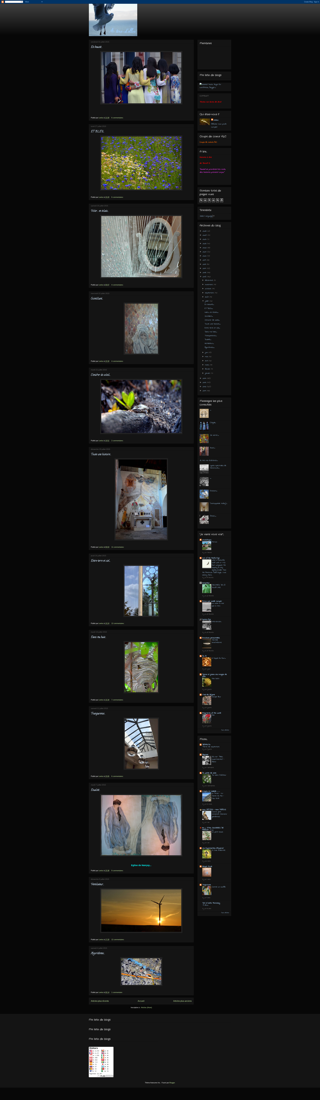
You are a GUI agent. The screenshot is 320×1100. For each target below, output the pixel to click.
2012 (205, 386)
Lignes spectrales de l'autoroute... (218, 466)
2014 (205, 378)
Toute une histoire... (101, 454)
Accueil (141, 1001)
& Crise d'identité (218, 850)
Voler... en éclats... (100, 211)
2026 (205, 231)
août (207, 296)
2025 (205, 235)
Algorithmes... (98, 953)
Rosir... (212, 447)
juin (206, 352)
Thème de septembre (211, 746)
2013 (205, 382)
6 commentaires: (117, 118)
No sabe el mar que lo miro (218, 604)
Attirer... (213, 516)
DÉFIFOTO (206, 744)
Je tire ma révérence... (209, 460)
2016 (205, 272)
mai (207, 356)
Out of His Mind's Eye (211, 557)
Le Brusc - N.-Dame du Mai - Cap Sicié (218, 796)
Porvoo (214, 542)
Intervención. (216, 621)
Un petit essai (217, 832)
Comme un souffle (219, 887)
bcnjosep (206, 582)
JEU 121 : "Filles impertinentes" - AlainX (218, 759)
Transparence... (98, 714)
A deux (205, 905)
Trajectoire (206, 884)
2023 (205, 243)
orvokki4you (206, 539)
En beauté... (96, 47)
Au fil (204, 656)
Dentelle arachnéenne (217, 641)
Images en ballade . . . (211, 791)
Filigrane (205, 754)
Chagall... (213, 422)
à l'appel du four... (219, 658)
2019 (204, 260)
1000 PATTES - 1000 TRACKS (214, 809)
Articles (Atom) (146, 1007)
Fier (213, 715)
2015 (205, 276)
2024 (205, 239)
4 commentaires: (117, 285)
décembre (209, 280)
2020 (205, 255)
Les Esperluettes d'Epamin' (213, 848)
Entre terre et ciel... (100, 561)
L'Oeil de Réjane (208, 694)
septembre (209, 292)
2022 (205, 247)
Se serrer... (214, 435)
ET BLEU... (97, 132)
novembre (209, 284)
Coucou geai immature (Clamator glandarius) (219, 814)
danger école (207, 866)
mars (207, 364)
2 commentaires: (117, 441)
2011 (204, 390)
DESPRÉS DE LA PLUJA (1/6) (218, 586)
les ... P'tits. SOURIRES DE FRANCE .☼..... (213, 828)
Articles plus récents (100, 1001)
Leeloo (216, 120)
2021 (205, 251)
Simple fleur (216, 696)
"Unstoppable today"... (218, 503)
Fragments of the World (211, 713)
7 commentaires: (117, 700)
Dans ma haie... (98, 637)
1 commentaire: (117, 992)
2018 (204, 264)
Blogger (172, 1083)
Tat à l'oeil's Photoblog (211, 903)
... (210, 409)
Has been (215, 678)
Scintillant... (97, 299)
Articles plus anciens (182, 1001)
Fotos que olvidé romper (212, 601)
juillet (207, 301)
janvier (208, 373)
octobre (208, 288)
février (208, 368)
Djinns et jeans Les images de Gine (214, 675)
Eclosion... (213, 490)
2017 (205, 268)
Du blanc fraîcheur (219, 775)
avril (207, 360)
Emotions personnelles (211, 637)
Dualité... (95, 790)
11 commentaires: (118, 547)
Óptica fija (206, 619)
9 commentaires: (117, 871)
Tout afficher (225, 730)
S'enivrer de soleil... (101, 375)
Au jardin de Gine (209, 772)
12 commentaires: (118, 623)
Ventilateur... (97, 884)
